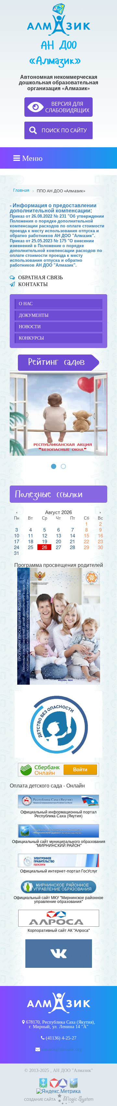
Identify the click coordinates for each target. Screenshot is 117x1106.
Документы (33, 315)
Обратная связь (40, 277)
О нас (25, 303)
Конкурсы (31, 338)
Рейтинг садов (56, 362)
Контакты (33, 284)
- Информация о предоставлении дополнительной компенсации (53, 208)
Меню (31, 158)
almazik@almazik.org (61, 1049)
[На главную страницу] (58, 19)
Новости (30, 326)
